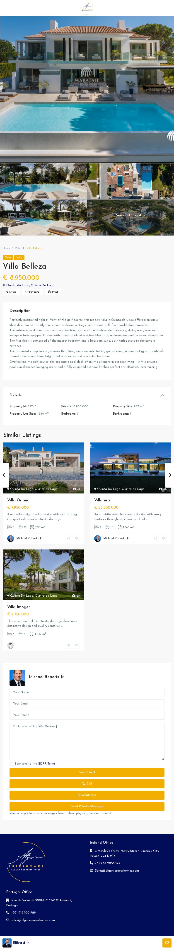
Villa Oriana (18, 500)
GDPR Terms (47, 763)
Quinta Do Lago (42, 285)
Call (89, 783)
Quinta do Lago (17, 285)
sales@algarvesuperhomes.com (33, 920)
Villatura (102, 500)
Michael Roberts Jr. (29, 538)
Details (16, 395)
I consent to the (35, 763)
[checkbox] (11, 764)
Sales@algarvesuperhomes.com (117, 870)
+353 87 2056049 (107, 863)
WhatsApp (89, 795)
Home (6, 248)
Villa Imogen (19, 607)
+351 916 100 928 (23, 912)
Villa (18, 248)
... (63, 519)
